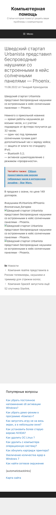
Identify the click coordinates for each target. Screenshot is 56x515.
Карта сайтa (13, 477)
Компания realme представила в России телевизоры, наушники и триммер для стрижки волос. (26, 275)
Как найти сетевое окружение (25, 463)
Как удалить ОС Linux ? (20, 437)
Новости (13, 265)
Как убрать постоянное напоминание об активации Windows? (23, 404)
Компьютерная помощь (28, 11)
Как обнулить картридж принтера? (27, 450)
